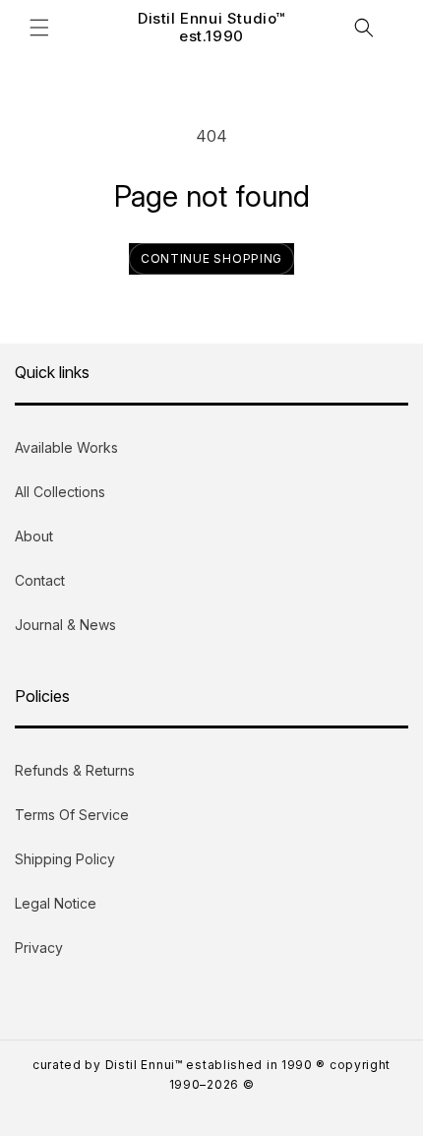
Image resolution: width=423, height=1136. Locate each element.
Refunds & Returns (75, 770)
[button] (39, 27)
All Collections (60, 491)
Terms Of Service (72, 814)
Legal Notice (55, 903)
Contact (40, 580)
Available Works (66, 447)
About (34, 536)
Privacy (39, 947)
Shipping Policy (65, 859)
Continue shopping (211, 258)
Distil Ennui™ (144, 1064)
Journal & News (65, 624)
